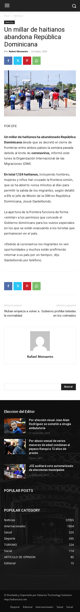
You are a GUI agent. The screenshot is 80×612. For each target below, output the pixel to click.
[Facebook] (8, 61)
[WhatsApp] (36, 61)
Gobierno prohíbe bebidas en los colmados (58, 313)
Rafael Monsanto (18, 51)
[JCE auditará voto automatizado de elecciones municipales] (15, 471)
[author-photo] (40, 351)
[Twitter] (18, 61)
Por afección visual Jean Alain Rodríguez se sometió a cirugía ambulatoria (50, 424)
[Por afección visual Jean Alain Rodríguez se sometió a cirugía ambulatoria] (15, 425)
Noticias (18, 15)
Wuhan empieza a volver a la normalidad (21, 313)
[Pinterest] (27, 61)
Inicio (7, 15)
